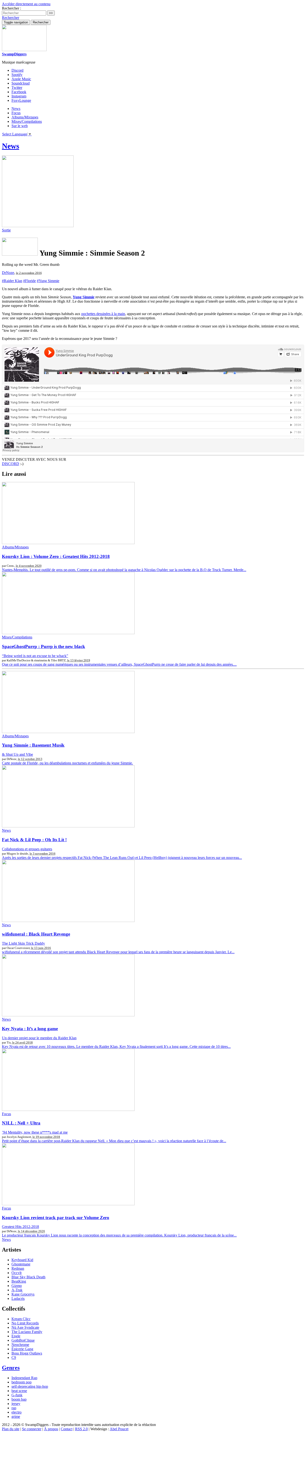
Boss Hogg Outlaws (26, 1353)
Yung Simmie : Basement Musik (33, 745)
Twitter (16, 88)
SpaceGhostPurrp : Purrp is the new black (43, 646)
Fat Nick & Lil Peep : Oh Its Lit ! (34, 839)
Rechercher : (11, 8)
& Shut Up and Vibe (17, 754)
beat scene (19, 1391)
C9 (13, 1357)
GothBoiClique (23, 1340)
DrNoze (8, 273)
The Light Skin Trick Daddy (23, 943)
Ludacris (18, 1298)
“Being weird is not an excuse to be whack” (35, 656)
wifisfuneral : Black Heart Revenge (36, 934)
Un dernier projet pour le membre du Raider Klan (39, 1038)
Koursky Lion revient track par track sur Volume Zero (55, 1217)
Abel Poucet (119, 1429)
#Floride (29, 281)
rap (13, 1408)
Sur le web (19, 126)
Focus (16, 113)
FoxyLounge (21, 100)
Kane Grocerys (22, 1294)
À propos (51, 1429)
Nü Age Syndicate (25, 1327)
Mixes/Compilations (26, 121)
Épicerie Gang (22, 1349)
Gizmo (16, 1286)
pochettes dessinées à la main (103, 314)
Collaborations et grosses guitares (27, 849)
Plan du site (10, 1429)
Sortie (6, 230)
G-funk (16, 1395)
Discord (17, 70)
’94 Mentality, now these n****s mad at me (35, 1132)
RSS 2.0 (81, 1429)
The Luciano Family (26, 1332)
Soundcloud (20, 83)
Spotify (16, 75)
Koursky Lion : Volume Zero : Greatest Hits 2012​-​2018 (56, 556)
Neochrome (20, 1345)
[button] (10, 18)
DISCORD (10, 464)
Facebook (18, 92)
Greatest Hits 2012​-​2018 (20, 1227)
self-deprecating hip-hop (29, 1386)
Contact (66, 1429)
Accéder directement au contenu (26, 4)
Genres (11, 1368)
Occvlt (16, 1273)
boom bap (19, 1399)
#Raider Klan (12, 281)
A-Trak (16, 1290)
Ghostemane (20, 1264)
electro (16, 1412)
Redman (17, 1268)
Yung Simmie (83, 297)
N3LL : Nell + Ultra (21, 1122)
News (15, 109)
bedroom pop (21, 1382)
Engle (15, 1336)
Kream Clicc (21, 1319)
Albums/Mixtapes (24, 117)
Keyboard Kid (22, 1260)
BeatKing (18, 1281)
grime (15, 1416)
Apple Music (21, 79)
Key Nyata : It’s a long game (30, 1028)
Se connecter (31, 1429)
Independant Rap (24, 1378)
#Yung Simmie (48, 281)
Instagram (18, 96)
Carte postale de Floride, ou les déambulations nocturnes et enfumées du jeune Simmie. (67, 763)
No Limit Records (25, 1323)
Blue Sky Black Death (28, 1277)
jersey (15, 1404)
